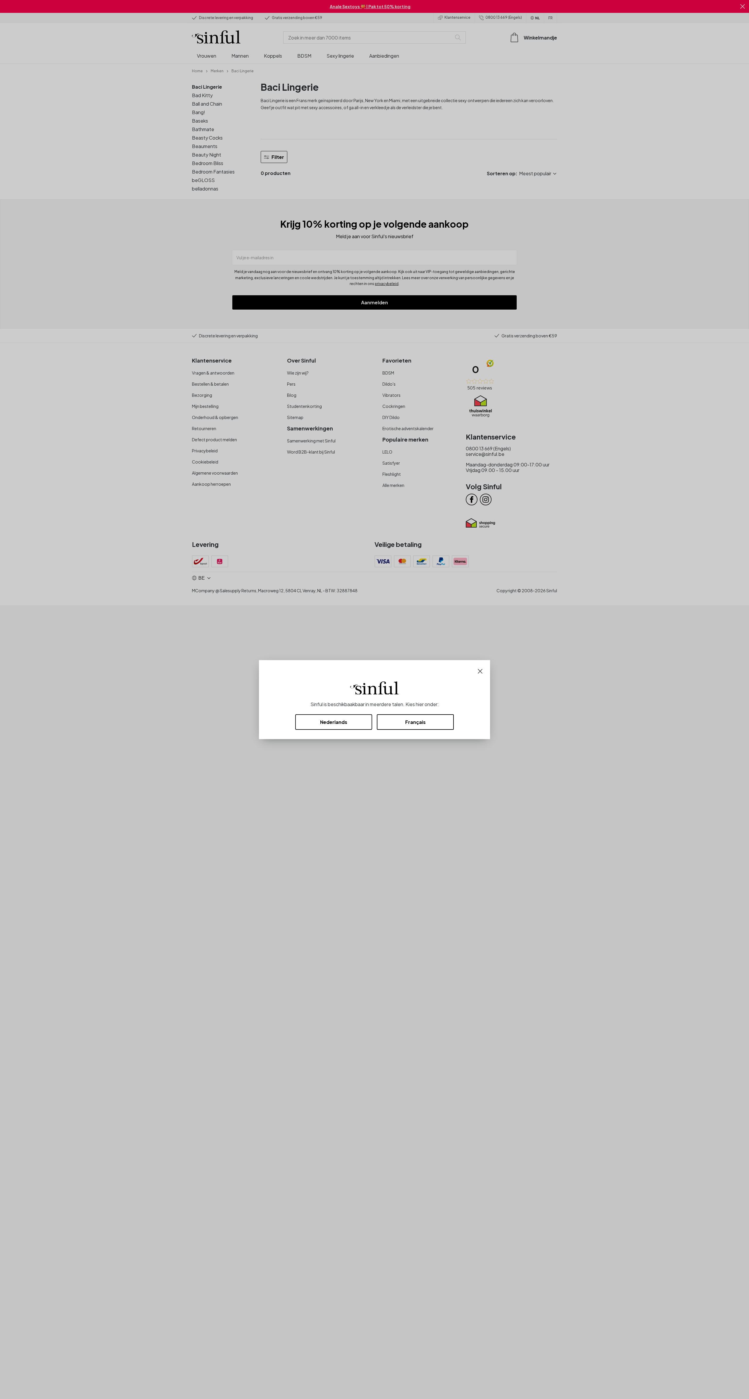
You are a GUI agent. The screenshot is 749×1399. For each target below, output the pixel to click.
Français (415, 722)
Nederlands (333, 722)
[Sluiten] (480, 671)
